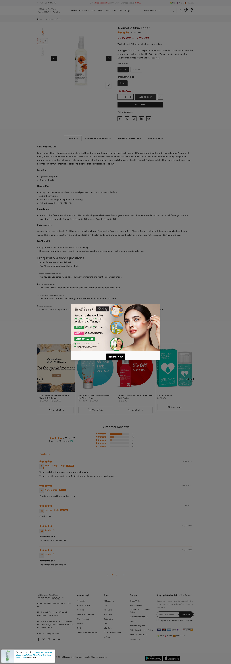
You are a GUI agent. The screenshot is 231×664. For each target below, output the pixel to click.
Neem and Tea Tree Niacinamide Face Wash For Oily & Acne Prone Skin (34, 655)
